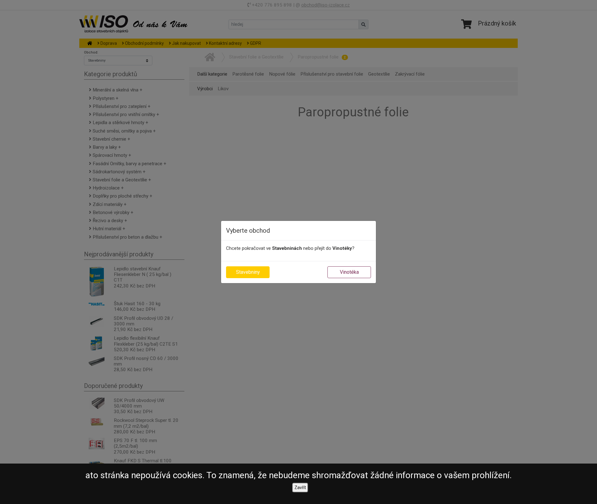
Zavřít (300, 487)
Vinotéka (349, 272)
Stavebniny (248, 272)
